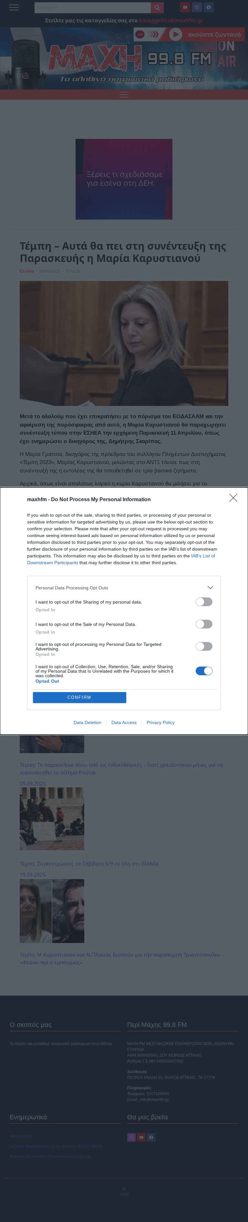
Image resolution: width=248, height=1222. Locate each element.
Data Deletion (87, 722)
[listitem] (124, 587)
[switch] (204, 601)
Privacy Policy (161, 722)
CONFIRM (79, 697)
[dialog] (124, 611)
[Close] (235, 500)
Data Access (124, 722)
